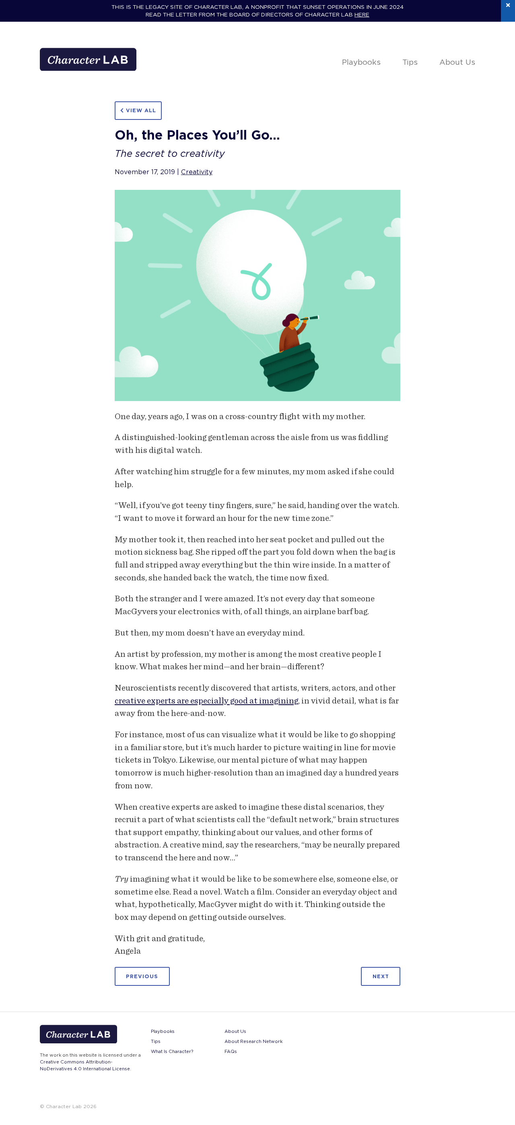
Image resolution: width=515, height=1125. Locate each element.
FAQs (231, 1051)
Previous (142, 976)
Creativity (196, 172)
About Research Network (253, 1041)
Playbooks (361, 62)
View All (140, 110)
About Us (457, 62)
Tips (410, 62)
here (361, 14)
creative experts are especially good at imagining (206, 700)
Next (381, 976)
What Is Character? (172, 1051)
